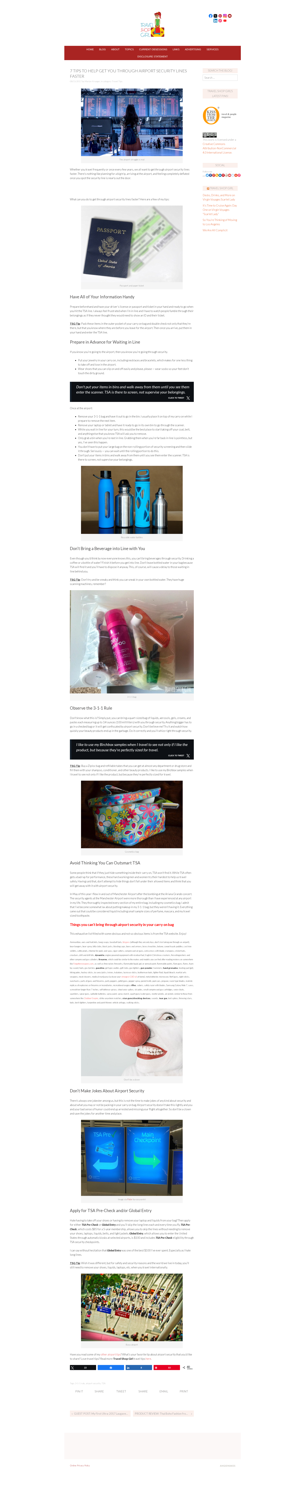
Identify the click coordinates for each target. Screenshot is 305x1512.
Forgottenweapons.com (83, 963)
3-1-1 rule (80, 1383)
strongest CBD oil (129, 976)
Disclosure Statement (152, 56)
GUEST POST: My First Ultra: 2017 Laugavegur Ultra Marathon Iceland (102, 1413)
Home (90, 49)
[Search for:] (220, 77)
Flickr (129, 1199)
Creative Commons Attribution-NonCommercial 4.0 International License (219, 148)
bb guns (126, 942)
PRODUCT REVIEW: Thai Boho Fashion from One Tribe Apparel (164, 1413)
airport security (93, 1383)
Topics (129, 49)
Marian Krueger (92, 81)
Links (176, 49)
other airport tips (111, 1354)
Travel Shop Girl (221, 188)
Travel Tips (117, 81)
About (115, 49)
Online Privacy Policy (80, 1465)
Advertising (193, 49)
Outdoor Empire (91, 998)
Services (213, 49)
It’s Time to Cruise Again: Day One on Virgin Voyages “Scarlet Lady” (220, 210)
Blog (102, 49)
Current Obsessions (153, 49)
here (148, 1358)
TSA (103, 1383)
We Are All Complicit (215, 230)
